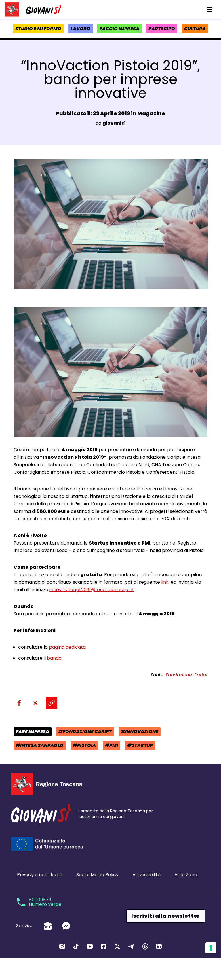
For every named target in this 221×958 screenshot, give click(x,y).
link (165, 582)
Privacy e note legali (39, 874)
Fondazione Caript (187, 674)
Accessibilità (146, 874)
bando (54, 658)
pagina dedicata (67, 647)
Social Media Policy (97, 874)
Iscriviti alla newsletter (165, 915)
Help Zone (185, 874)
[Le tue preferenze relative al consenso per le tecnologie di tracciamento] (210, 947)
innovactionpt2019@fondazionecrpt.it (91, 589)
